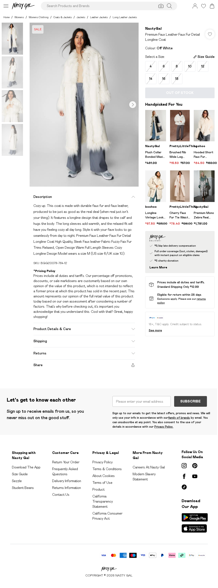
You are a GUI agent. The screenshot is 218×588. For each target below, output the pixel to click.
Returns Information (66, 488)
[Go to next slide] (132, 104)
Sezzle (17, 481)
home (6, 17)
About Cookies (103, 476)
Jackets (81, 17)
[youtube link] (194, 476)
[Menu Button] (6, 6)
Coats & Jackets (62, 17)
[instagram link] (184, 465)
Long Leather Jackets (125, 17)
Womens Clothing (39, 17)
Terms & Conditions (107, 469)
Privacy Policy (102, 462)
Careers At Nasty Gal (149, 467)
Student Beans (23, 488)
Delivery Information (66, 481)
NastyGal (153, 28)
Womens (19, 17)
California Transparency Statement (102, 501)
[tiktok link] (184, 487)
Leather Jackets (99, 17)
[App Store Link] (195, 523)
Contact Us (60, 494)
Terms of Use (102, 482)
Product (98, 489)
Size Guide (20, 474)
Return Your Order (65, 462)
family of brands (179, 417)
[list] (84, 105)
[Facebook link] (184, 476)
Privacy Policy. (163, 426)
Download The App (26, 467)
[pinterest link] (194, 465)
